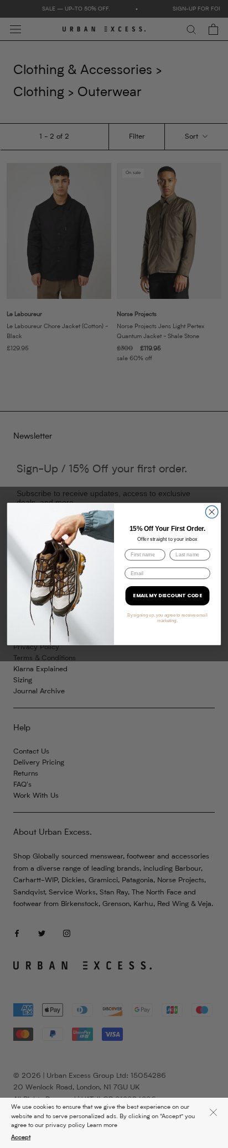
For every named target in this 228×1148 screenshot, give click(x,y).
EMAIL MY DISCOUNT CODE (167, 595)
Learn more (102, 1126)
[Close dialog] (211, 511)
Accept (20, 1138)
